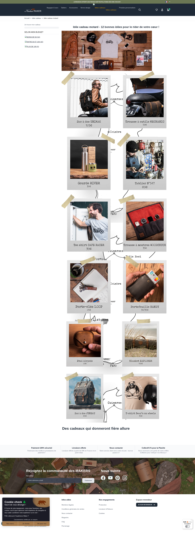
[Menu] (191, 520)
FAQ (63, 522)
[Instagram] (125, 478)
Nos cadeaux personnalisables (35, 526)
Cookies (102, 513)
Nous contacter (67, 513)
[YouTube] (110, 477)
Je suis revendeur (145, 505)
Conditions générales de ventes (73, 509)
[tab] (116, 428)
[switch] (187, 526)
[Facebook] (103, 478)
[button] (140, 10)
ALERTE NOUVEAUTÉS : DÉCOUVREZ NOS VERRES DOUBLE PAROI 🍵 (103, 2)
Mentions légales (68, 505)
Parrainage (66, 526)
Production (103, 505)
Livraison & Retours (106, 509)
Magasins (65, 517)
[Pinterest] (117, 478)
